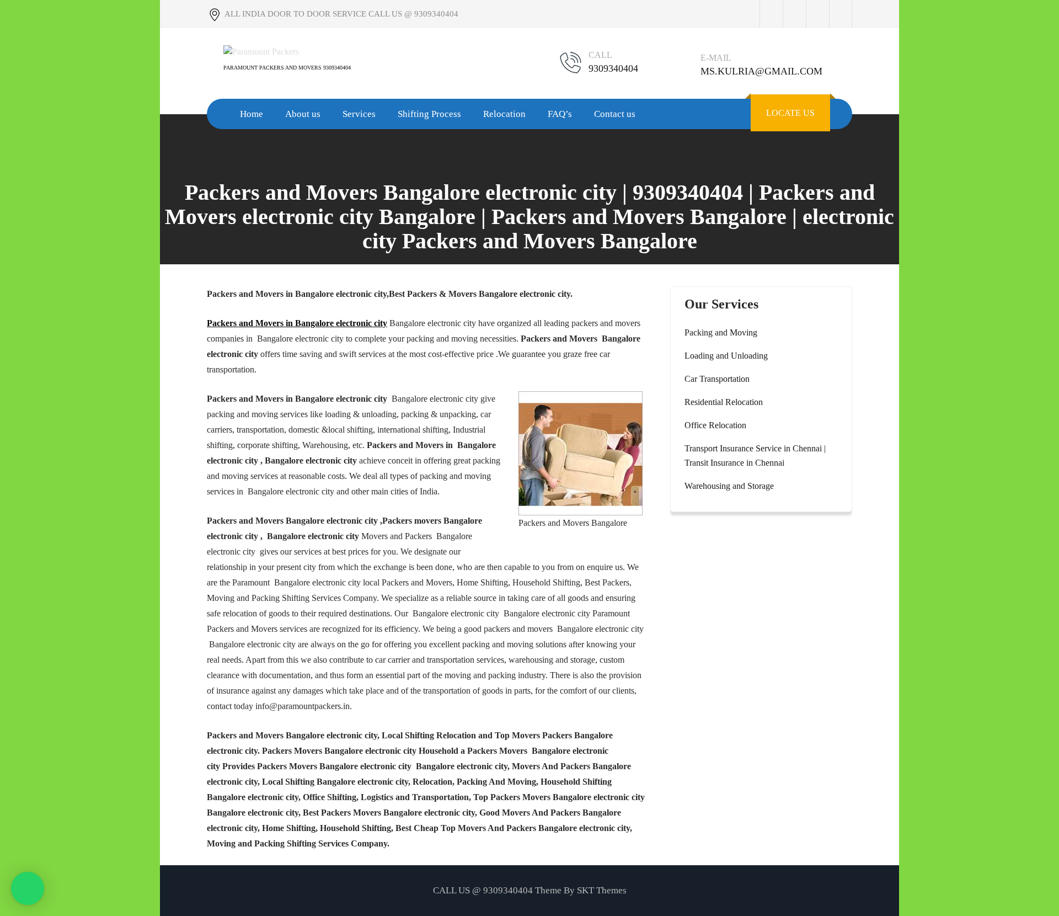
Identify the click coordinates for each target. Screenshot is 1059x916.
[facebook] (771, 14)
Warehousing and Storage (729, 486)
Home (251, 114)
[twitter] (794, 14)
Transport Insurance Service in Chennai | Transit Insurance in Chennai (755, 455)
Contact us (614, 114)
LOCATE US (790, 113)
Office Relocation (715, 425)
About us (302, 114)
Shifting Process (429, 114)
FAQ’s (560, 114)
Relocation (504, 114)
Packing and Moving (720, 332)
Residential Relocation (723, 402)
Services (359, 114)
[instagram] (817, 14)
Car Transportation (717, 379)
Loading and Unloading (726, 355)
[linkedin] (840, 14)
